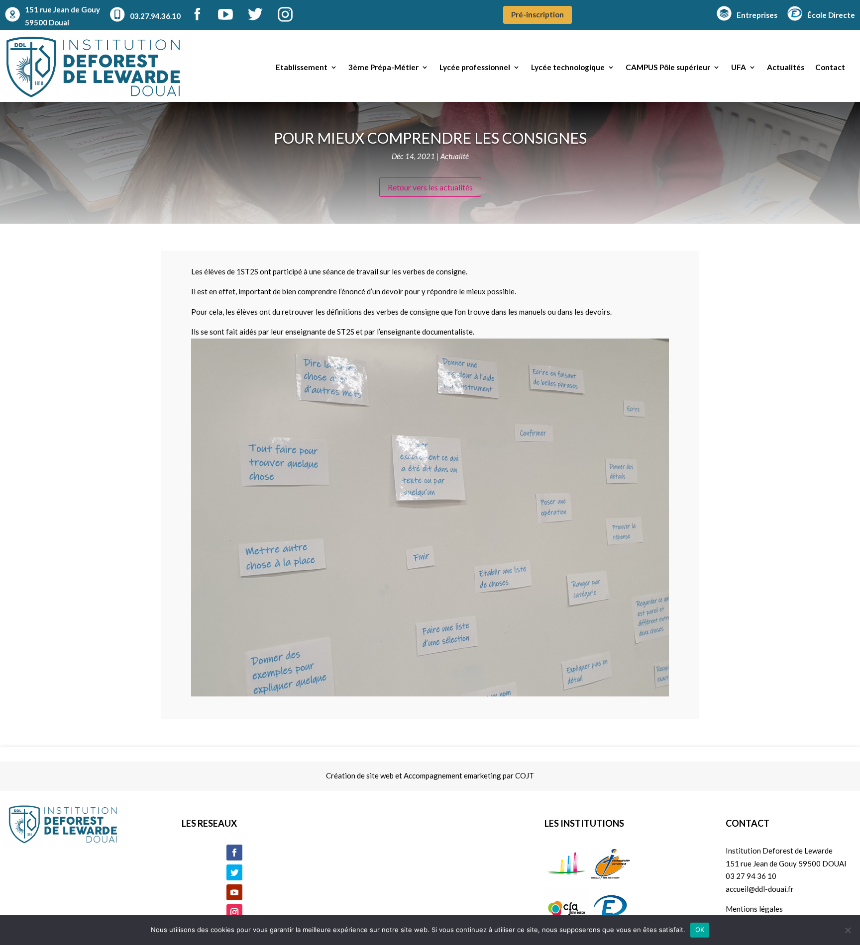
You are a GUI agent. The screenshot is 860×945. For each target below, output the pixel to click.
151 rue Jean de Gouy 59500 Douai (62, 16)
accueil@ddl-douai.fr (760, 888)
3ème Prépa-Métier (383, 67)
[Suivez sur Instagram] (234, 912)
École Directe (831, 14)
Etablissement (301, 67)
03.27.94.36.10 (155, 15)
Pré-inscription (537, 14)
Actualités (785, 67)
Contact (830, 67)
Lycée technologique (568, 67)
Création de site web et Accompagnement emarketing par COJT (430, 775)
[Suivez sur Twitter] (234, 872)
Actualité (454, 156)
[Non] (848, 930)
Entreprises (757, 14)
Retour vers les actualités (430, 187)
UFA (738, 67)
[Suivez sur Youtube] (234, 892)
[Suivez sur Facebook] (234, 852)
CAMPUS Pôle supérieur (668, 67)
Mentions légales (754, 908)
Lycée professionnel (474, 67)
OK (700, 930)
